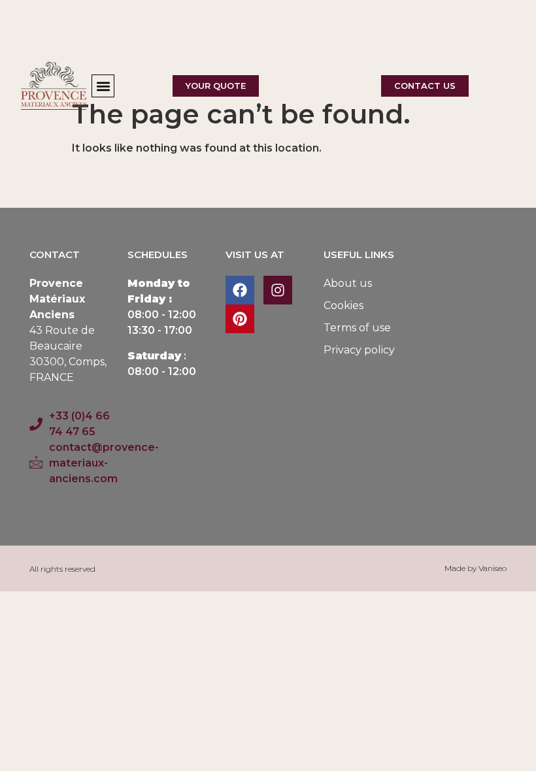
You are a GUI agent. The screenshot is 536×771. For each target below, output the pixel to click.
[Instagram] (277, 290)
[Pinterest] (240, 318)
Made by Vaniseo (475, 568)
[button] (103, 85)
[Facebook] (240, 290)
